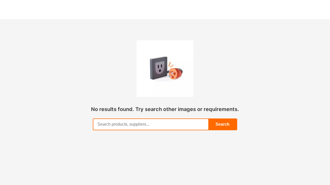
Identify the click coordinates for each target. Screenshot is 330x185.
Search (222, 124)
